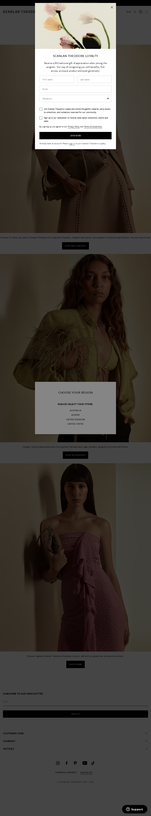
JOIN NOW (75, 135)
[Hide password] (108, 98)
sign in (72, 143)
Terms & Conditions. (93, 126)
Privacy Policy (74, 126)
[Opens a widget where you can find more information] (134, 809)
